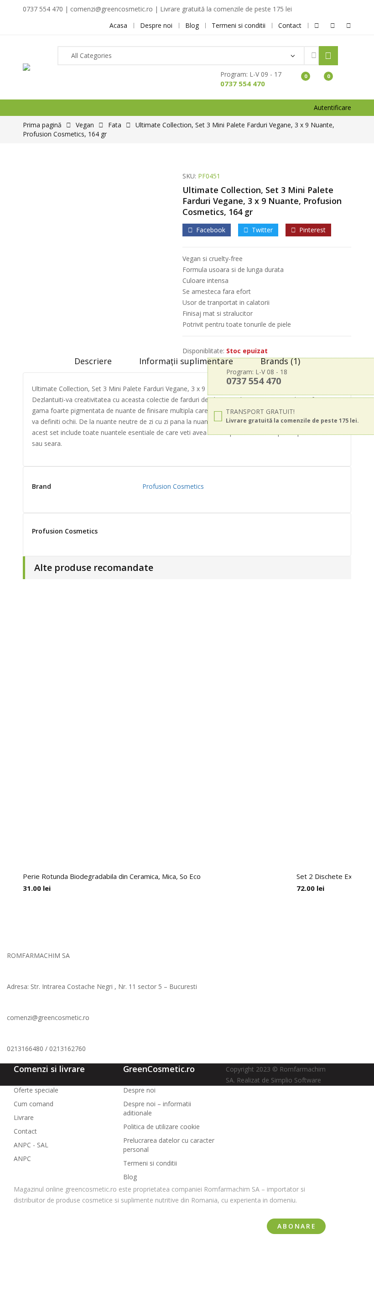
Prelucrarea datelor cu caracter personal (168, 1145)
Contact (25, 1131)
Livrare (24, 1117)
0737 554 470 (242, 83)
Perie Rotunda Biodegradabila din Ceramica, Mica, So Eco (112, 876)
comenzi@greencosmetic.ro (48, 1017)
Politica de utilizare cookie (161, 1126)
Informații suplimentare (186, 361)
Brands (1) (280, 361)
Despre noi (139, 1090)
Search (328, 55)
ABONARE (297, 1226)
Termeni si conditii (150, 1163)
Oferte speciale (36, 1090)
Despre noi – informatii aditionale (157, 1108)
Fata (114, 124)
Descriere (93, 361)
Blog (130, 1176)
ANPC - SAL (31, 1144)
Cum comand (33, 1103)
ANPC (22, 1158)
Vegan (85, 124)
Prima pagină (42, 124)
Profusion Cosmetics (173, 486)
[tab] (93, 364)
